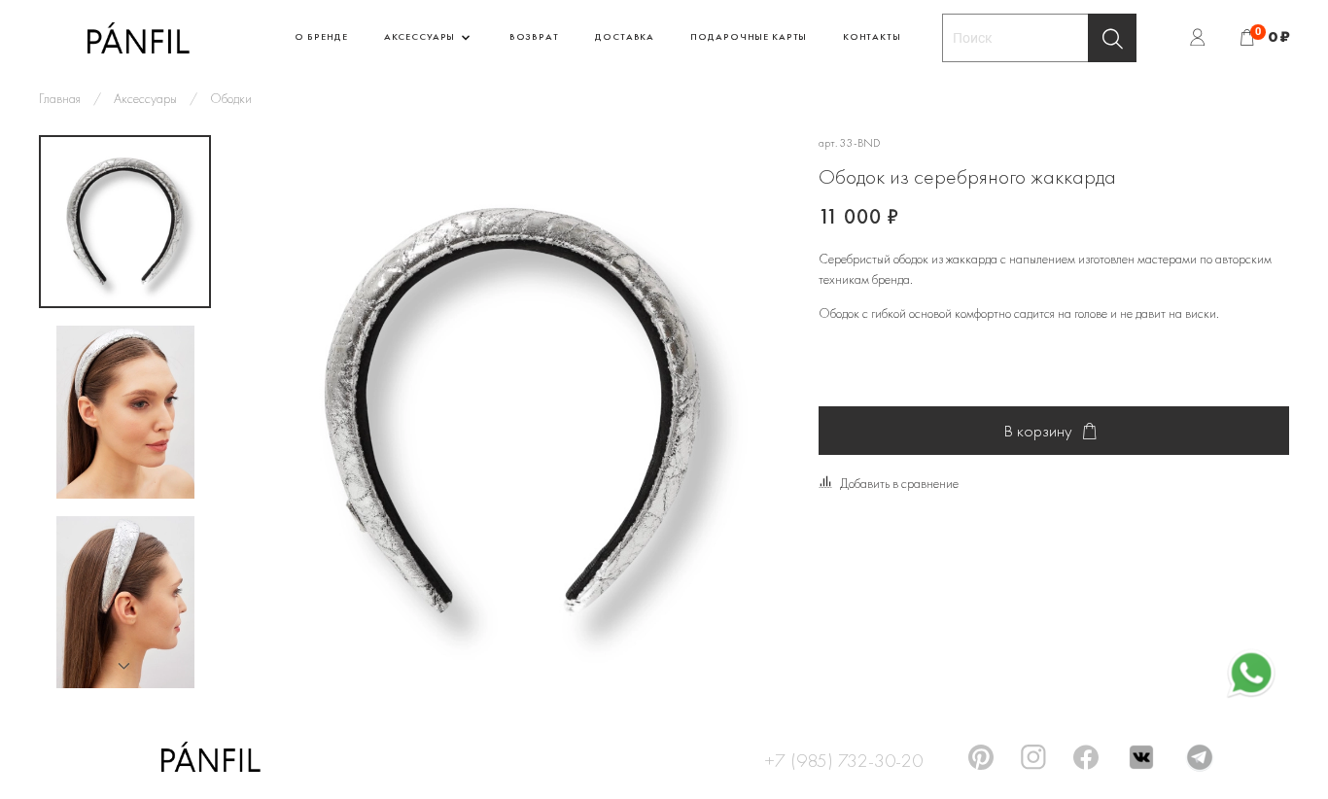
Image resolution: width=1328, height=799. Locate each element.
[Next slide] (125, 665)
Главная (60, 98)
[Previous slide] (269, 412)
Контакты (872, 36)
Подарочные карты (748, 36)
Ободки (231, 98)
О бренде (321, 36)
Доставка (624, 36)
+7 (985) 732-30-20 (843, 757)
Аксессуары (421, 36)
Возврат (534, 36)
